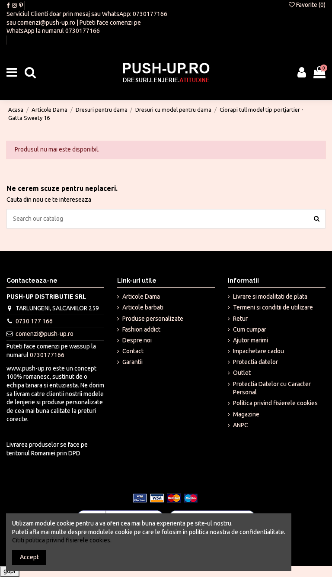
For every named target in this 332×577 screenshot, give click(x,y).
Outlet (242, 372)
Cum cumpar (249, 329)
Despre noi (137, 340)
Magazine (246, 414)
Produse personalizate (152, 318)
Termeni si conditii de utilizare (273, 307)
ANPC (240, 425)
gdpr (9, 570)
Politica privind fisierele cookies (275, 403)
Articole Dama (141, 296)
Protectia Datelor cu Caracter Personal (272, 388)
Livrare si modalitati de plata (270, 296)
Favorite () (310, 4)
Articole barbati (142, 307)
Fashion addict (141, 329)
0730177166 (150, 13)
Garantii (132, 361)
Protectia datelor (255, 361)
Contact (133, 351)
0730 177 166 (34, 321)
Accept (29, 557)
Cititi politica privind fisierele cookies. (62, 540)
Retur (240, 318)
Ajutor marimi (250, 340)
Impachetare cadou (258, 351)
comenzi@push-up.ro (46, 22)
